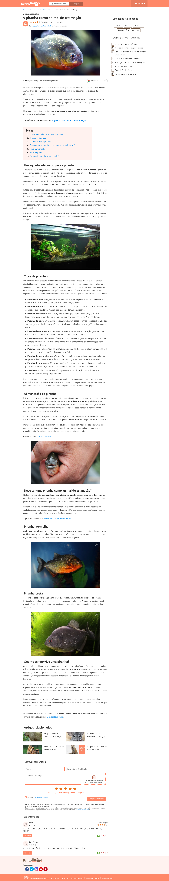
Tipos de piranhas (38, 138)
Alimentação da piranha (40, 141)
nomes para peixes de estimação (57, 518)
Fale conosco (65, 878)
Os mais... (118, 25)
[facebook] (27, 869)
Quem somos (55, 878)
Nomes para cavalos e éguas (126, 44)
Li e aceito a (37, 797)
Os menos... (138, 25)
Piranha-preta (36, 152)
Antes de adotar (36, 10)
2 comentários (59, 22)
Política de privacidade (92, 878)
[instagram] (36, 869)
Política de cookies (107, 878)
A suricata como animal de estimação (53, 748)
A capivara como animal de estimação (52, 735)
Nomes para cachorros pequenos (127, 58)
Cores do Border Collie (123, 70)
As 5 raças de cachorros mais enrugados (130, 62)
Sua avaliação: (52, 792)
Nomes (128, 25)
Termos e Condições (77, 878)
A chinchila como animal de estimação (96, 735)
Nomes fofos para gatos (124, 66)
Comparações (123, 30)
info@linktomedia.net (82, 810)
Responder (27, 835)
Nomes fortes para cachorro (125, 74)
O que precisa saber (49, 10)
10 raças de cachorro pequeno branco (129, 47)
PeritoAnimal (27, 10)
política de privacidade (41, 797)
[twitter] (32, 869)
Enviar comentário (96, 799)
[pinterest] (45, 869)
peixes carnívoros (44, 436)
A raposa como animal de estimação (97, 748)
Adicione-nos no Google (98, 81)
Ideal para (135, 30)
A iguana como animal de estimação (69, 120)
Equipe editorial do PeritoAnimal (41, 26)
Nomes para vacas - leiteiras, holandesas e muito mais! (130, 53)
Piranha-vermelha (37, 149)
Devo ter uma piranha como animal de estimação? (52, 145)
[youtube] (41, 869)
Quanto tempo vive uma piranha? (44, 156)
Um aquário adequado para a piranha (46, 134)
